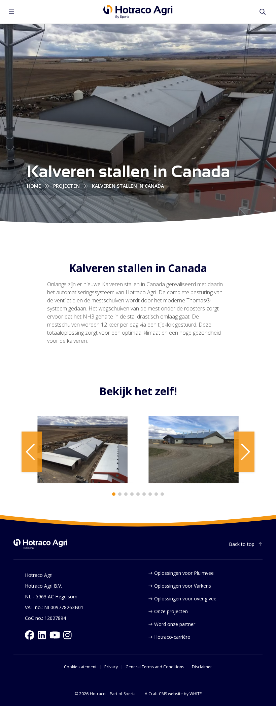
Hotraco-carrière (172, 637)
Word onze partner (174, 624)
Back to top (241, 544)
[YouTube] (54, 635)
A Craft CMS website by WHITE (173, 694)
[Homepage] (137, 11)
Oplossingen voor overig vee (185, 598)
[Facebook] (29, 635)
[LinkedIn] (42, 635)
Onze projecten (171, 611)
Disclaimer (202, 667)
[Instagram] (67, 635)
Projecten (66, 186)
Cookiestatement (80, 667)
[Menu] (11, 11)
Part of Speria (123, 694)
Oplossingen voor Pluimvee (184, 573)
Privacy (111, 667)
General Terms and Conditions (155, 667)
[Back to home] (40, 544)
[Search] (262, 11)
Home (34, 186)
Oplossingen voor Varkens (182, 586)
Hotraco (98, 694)
